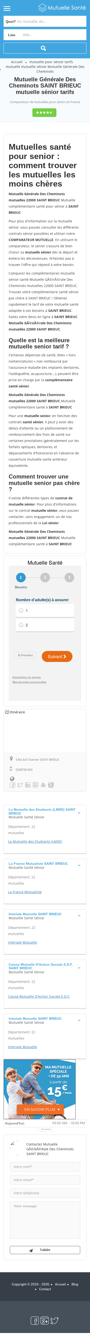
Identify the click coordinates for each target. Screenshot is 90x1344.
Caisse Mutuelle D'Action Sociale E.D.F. (39, 996)
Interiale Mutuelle (22, 942)
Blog (75, 1284)
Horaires (46, 1129)
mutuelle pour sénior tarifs (51, 62)
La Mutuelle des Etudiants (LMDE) (35, 841)
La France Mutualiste (25, 892)
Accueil (17, 62)
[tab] (45, 813)
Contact (45, 1289)
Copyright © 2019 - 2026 (30, 1284)
